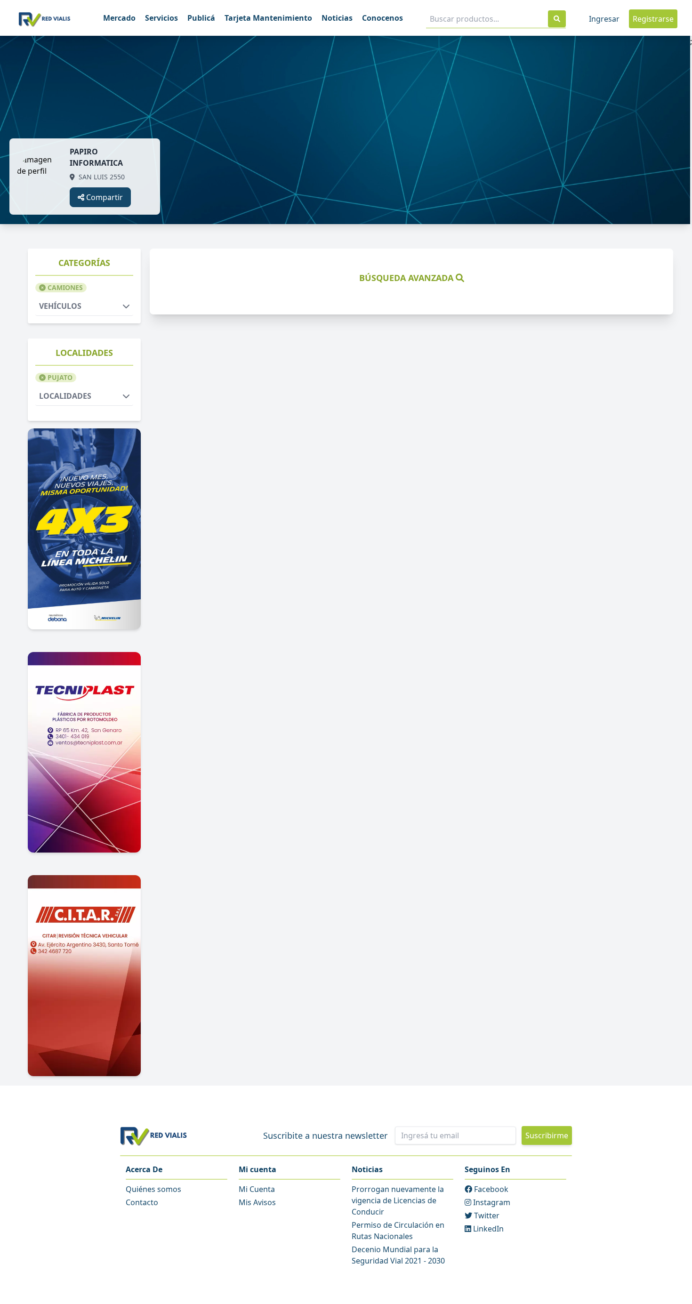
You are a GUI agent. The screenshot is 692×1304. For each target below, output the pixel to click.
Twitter (485, 1215)
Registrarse (653, 19)
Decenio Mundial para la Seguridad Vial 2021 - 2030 (398, 1255)
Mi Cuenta (257, 1189)
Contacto (142, 1202)
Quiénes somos (153, 1189)
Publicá (201, 18)
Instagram (490, 1202)
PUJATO (59, 377)
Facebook (490, 1189)
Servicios (161, 18)
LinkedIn (487, 1229)
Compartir (103, 197)
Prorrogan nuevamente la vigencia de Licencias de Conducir (398, 1200)
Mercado (119, 18)
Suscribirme (546, 1135)
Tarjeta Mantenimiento (268, 18)
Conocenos (382, 18)
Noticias (337, 18)
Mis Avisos (257, 1202)
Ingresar (604, 19)
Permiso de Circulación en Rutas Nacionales (398, 1230)
